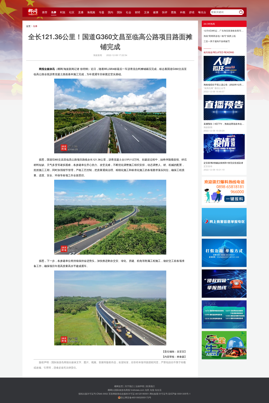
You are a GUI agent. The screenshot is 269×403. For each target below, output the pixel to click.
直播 (80, 12)
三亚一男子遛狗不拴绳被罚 (217, 41)
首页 (28, 26)
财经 (137, 12)
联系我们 (150, 386)
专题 (101, 12)
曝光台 (202, 12)
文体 (146, 12)
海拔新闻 (97, 55)
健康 (155, 12)
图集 (173, 12)
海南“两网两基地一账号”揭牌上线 (220, 35)
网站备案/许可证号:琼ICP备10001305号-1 (170, 393)
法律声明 (139, 386)
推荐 (44, 12)
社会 (128, 12)
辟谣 (191, 12)
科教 (182, 12)
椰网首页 (118, 386)
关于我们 (129, 386)
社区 (71, 12)
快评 (164, 12)
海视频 (91, 12)
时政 (62, 12)
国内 (110, 12)
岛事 (53, 12)
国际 (119, 12)
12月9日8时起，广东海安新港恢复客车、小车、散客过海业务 (224, 30)
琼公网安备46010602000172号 (136, 397)
